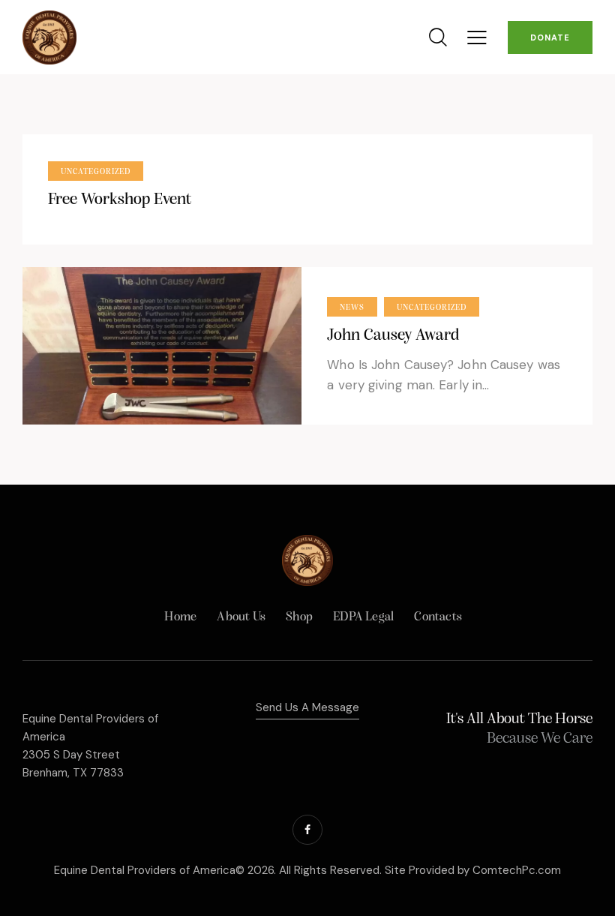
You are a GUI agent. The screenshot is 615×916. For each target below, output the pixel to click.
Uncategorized (95, 172)
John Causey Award (393, 335)
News (352, 308)
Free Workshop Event (119, 200)
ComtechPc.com (516, 870)
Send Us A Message (307, 707)
